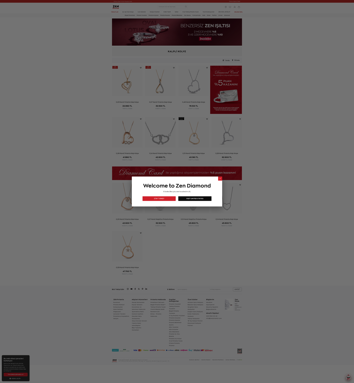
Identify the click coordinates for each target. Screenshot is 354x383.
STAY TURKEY (159, 198)
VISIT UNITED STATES (194, 198)
